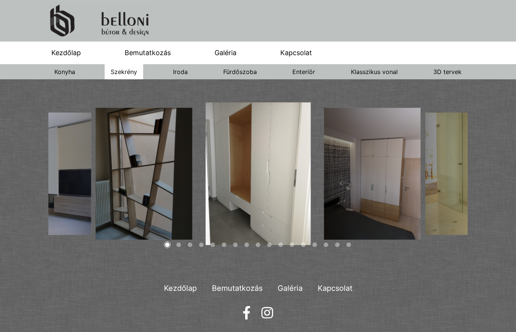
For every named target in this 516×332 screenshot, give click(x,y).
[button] (167, 244)
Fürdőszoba (240, 72)
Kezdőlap (66, 53)
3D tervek (447, 72)
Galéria (225, 53)
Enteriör (303, 72)
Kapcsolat (296, 53)
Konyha (64, 72)
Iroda (180, 72)
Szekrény (124, 72)
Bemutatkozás (148, 53)
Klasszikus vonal (374, 72)
